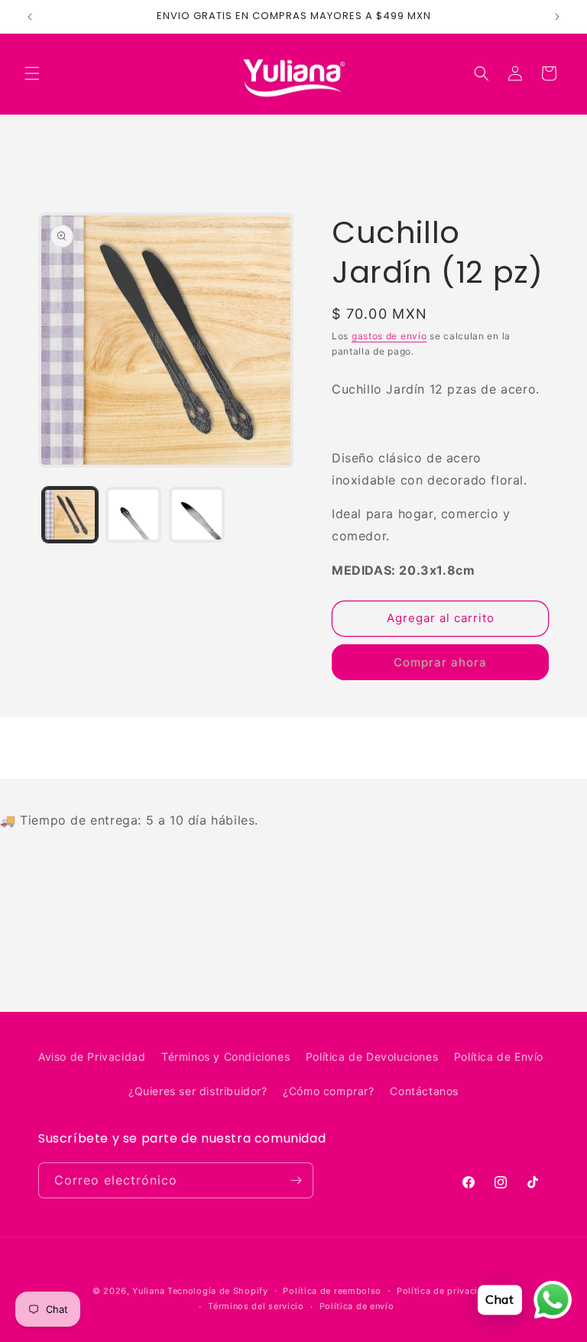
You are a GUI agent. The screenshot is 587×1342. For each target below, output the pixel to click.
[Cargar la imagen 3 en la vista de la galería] (197, 515)
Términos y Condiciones (225, 1056)
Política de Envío (498, 1056)
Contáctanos (424, 1090)
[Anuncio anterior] (30, 17)
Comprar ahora (440, 662)
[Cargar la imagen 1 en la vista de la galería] (70, 515)
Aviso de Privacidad (91, 1056)
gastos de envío (389, 336)
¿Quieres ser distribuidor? (198, 1090)
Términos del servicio (256, 1306)
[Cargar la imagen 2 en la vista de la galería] (133, 515)
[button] (32, 73)
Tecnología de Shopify (217, 1290)
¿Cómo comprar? (328, 1090)
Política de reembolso (332, 1290)
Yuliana (148, 1290)
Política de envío (356, 1306)
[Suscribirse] (296, 1180)
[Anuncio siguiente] (557, 17)
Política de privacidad (446, 1290)
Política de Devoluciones (372, 1056)
